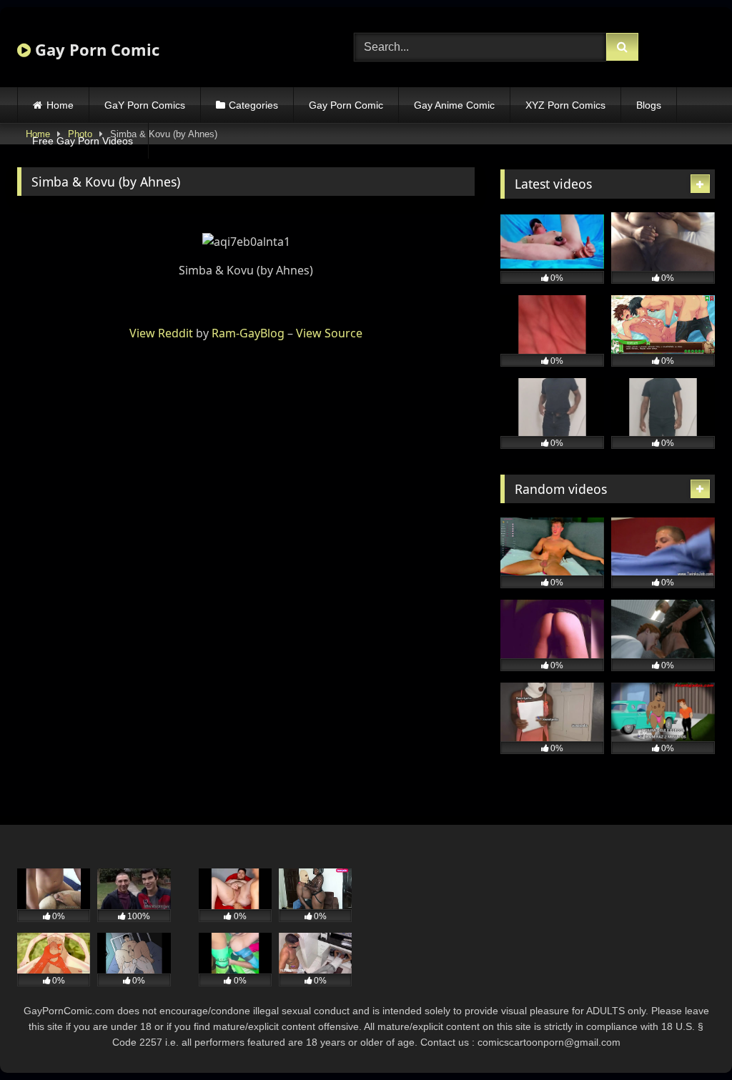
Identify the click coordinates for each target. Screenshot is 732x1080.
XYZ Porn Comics (565, 105)
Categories (253, 105)
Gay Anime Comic (454, 105)
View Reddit (161, 333)
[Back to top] (687, 1037)
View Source (329, 333)
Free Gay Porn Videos (82, 141)
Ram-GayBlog (248, 333)
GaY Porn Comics (144, 105)
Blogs (648, 105)
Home (60, 105)
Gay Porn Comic (95, 49)
